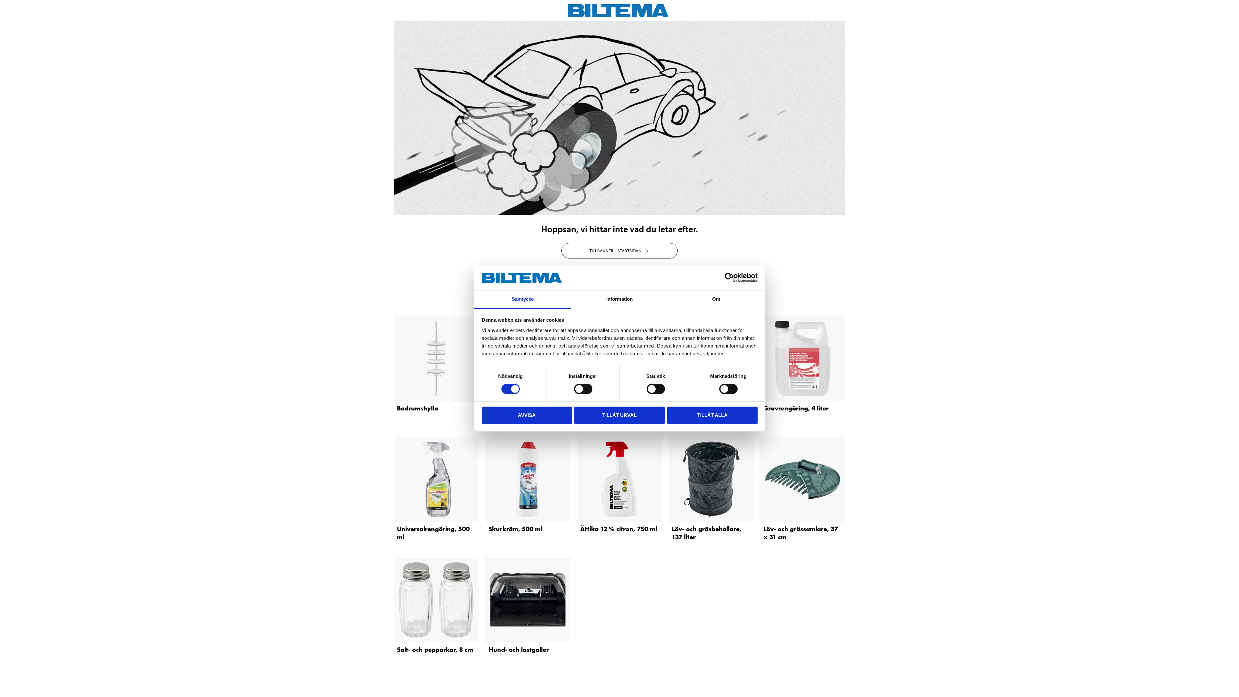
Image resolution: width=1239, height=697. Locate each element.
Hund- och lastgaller (519, 649)
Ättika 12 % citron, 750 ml (618, 529)
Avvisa (527, 415)
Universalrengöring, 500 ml (433, 533)
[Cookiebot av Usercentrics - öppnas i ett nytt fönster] (729, 278)
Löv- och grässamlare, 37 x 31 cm (800, 533)
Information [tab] (619, 299)
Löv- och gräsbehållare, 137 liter (706, 533)
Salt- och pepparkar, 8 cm (435, 649)
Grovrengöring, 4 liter (796, 408)
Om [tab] (716, 299)
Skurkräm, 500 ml (515, 529)
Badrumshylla (417, 408)
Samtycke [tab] (523, 299)
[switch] (583, 389)
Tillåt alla (712, 415)
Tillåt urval (619, 415)
